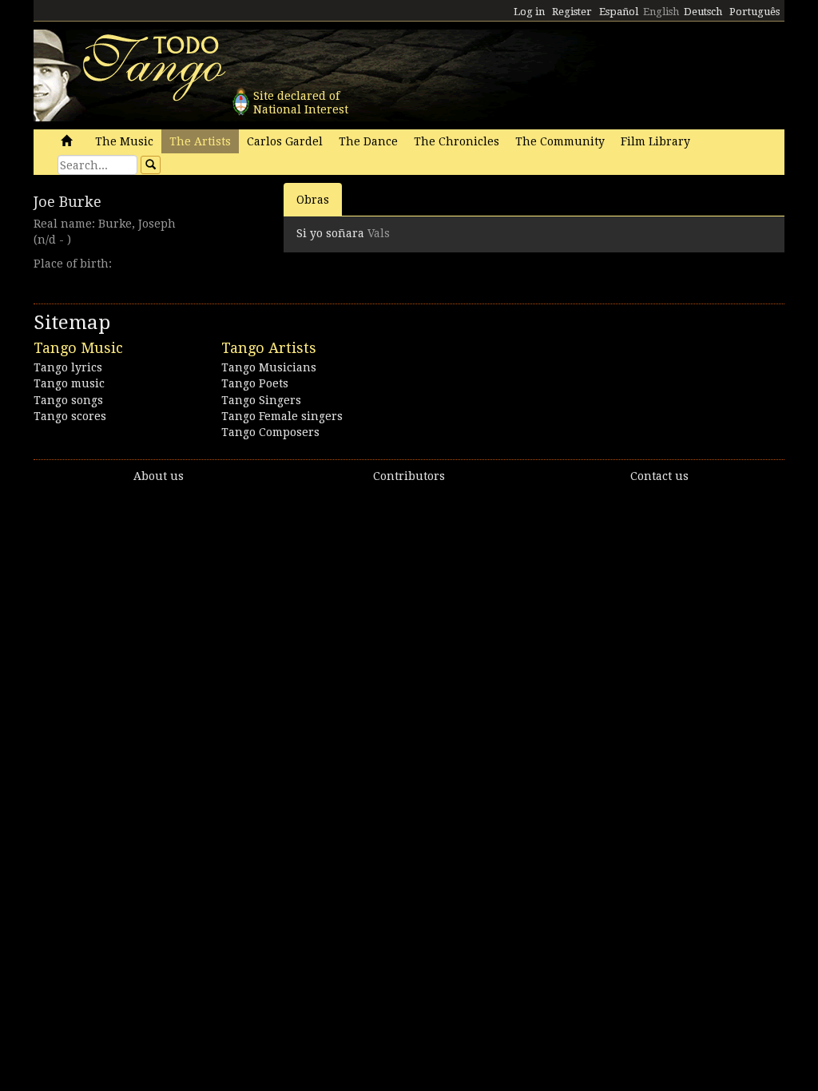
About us (158, 476)
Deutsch (703, 12)
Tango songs (68, 400)
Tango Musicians (268, 367)
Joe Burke (67, 201)
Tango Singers (261, 400)
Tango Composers (270, 432)
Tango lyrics (68, 367)
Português (754, 12)
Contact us (659, 476)
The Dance (368, 141)
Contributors (409, 476)
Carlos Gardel (285, 141)
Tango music (69, 383)
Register (572, 12)
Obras (312, 199)
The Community (560, 141)
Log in (529, 12)
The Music (124, 141)
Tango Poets (254, 383)
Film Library (655, 141)
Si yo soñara (330, 233)
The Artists (200, 141)
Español (618, 12)
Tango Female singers (282, 416)
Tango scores (70, 416)
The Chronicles (456, 141)
